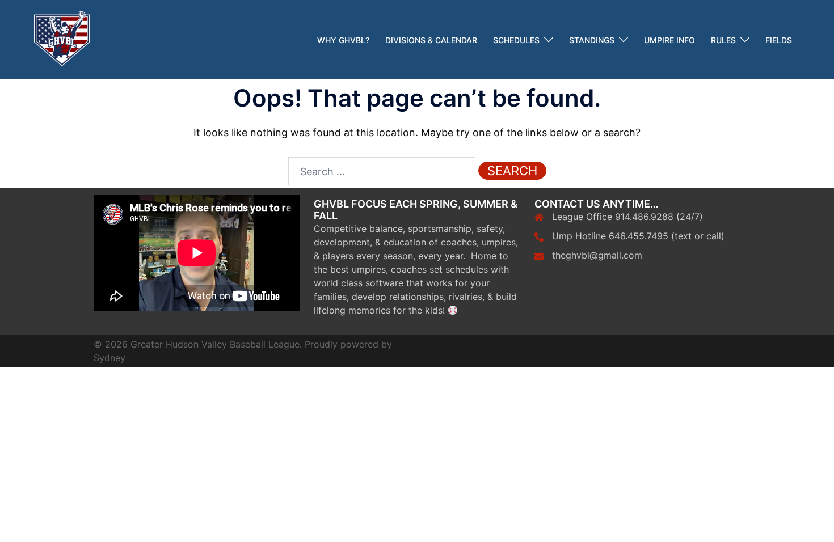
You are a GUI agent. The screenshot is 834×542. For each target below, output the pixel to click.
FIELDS (778, 40)
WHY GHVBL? (343, 40)
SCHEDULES (516, 40)
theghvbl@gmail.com (597, 255)
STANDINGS (591, 40)
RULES (723, 40)
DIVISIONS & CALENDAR (431, 40)
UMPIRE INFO (669, 40)
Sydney (109, 357)
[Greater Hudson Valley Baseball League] (62, 39)
